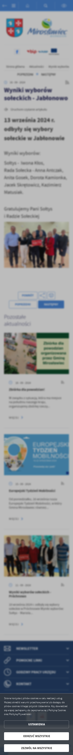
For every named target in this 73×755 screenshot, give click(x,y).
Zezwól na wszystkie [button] (36, 748)
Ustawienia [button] (36, 724)
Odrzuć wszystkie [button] (36, 736)
